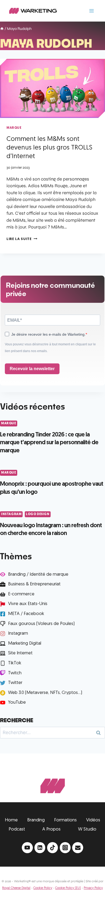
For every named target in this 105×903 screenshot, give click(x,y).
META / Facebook (26, 614)
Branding (36, 820)
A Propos (51, 829)
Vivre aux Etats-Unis (27, 604)
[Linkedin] (40, 847)
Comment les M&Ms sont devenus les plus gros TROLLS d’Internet (49, 148)
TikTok (14, 663)
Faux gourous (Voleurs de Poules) (41, 623)
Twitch (15, 673)
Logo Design (38, 514)
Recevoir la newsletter (32, 368)
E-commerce (21, 594)
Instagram (11, 514)
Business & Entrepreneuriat (34, 584)
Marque (14, 128)
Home (11, 820)
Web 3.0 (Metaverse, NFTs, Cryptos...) (45, 692)
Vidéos (93, 820)
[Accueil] (2, 29)
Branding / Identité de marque (38, 574)
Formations (65, 820)
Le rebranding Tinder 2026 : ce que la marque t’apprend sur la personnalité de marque (49, 443)
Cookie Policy (42, 888)
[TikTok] (52, 847)
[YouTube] (27, 847)
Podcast (17, 829)
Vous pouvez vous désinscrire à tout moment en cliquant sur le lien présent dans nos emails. (50, 347)
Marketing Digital (24, 643)
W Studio (87, 829)
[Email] (77, 847)
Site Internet (20, 653)
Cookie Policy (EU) (68, 888)
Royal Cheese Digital (16, 888)
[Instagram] (65, 847)
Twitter (15, 682)
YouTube (17, 702)
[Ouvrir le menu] (91, 10)
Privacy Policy (93, 888)
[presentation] (52, 88)
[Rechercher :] (52, 732)
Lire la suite (21, 239)
